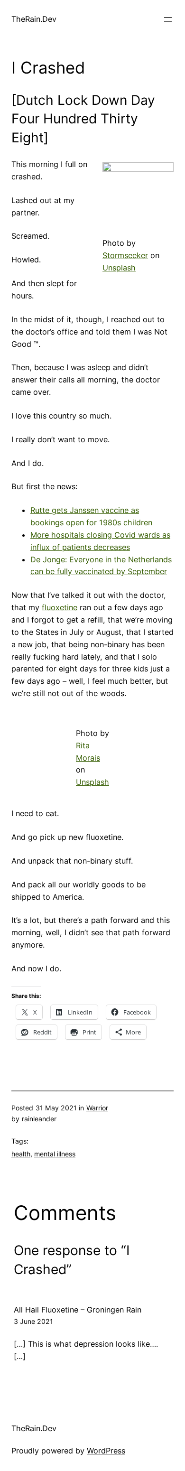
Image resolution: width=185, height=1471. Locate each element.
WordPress (106, 1450)
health (20, 1154)
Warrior (97, 1108)
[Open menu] (168, 19)
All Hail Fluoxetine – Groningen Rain (77, 1309)
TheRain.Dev (33, 19)
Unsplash (119, 267)
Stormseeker (125, 255)
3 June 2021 (33, 1321)
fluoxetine (59, 607)
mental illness (54, 1154)
